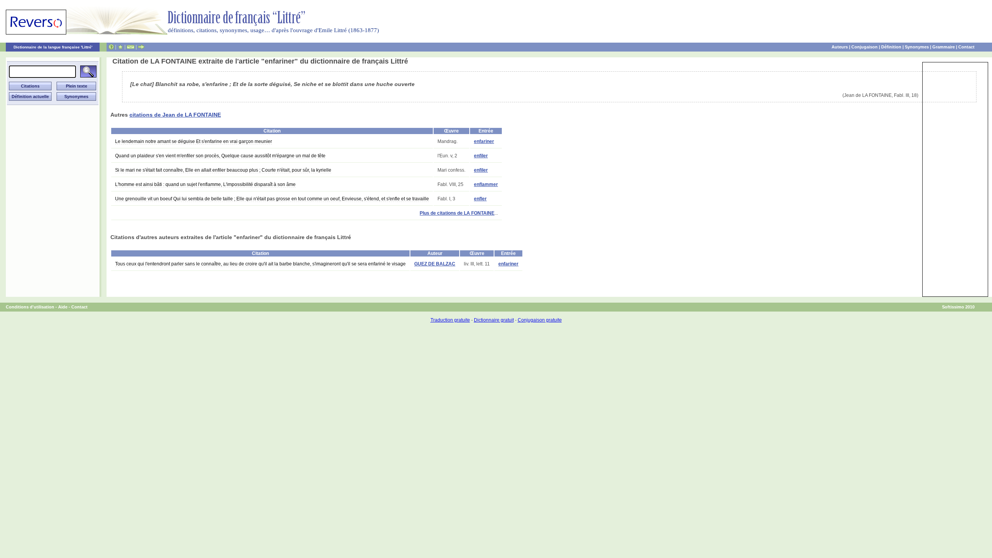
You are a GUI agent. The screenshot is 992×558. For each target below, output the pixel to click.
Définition (891, 47)
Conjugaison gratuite (540, 320)
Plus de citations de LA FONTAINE (457, 213)
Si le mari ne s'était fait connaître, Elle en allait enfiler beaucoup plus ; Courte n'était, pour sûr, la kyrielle (223, 170)
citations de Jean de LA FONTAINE (175, 115)
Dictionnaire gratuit (494, 320)
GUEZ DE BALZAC (434, 264)
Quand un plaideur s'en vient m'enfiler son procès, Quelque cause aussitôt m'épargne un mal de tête (220, 155)
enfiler (481, 155)
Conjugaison (864, 47)
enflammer (486, 184)
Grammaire (943, 47)
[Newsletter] (130, 47)
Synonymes (917, 47)
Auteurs (840, 47)
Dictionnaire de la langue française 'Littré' (53, 47)
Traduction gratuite (450, 320)
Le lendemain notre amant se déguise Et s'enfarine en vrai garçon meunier (193, 141)
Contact (966, 47)
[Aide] (111, 47)
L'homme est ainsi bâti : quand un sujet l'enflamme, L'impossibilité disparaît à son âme (205, 184)
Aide (62, 307)
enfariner (484, 141)
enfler (480, 199)
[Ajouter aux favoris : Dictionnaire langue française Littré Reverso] (120, 47)
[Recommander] (141, 47)
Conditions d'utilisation (30, 307)
